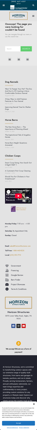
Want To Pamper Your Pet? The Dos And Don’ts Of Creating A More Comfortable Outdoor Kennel (18, 91)
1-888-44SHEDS (18, 250)
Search (26, 49)
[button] (34, 404)
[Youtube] (24, 326)
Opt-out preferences (12, 427)
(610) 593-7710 (15, 255)
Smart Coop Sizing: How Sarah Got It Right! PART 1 (18, 164)
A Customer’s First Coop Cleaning (17, 171)
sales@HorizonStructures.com (20, 246)
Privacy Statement (24, 427)
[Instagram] (18, 326)
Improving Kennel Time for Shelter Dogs (18, 108)
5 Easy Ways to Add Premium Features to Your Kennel (16, 100)
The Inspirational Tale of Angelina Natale (17, 136)
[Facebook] (13, 326)
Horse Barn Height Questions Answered (16, 144)
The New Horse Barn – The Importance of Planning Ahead (16, 128)
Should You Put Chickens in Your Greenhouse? (17, 177)
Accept (18, 423)
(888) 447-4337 (18, 1)
